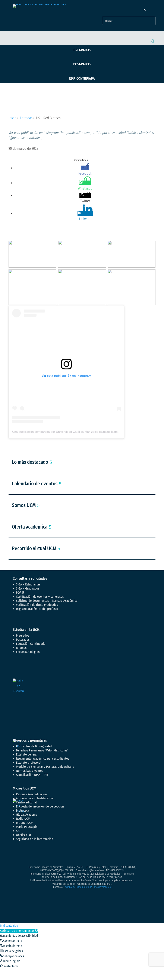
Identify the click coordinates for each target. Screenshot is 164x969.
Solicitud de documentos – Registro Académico (47, 601)
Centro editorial (26, 802)
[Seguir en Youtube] (41, 854)
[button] (19, 931)
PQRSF (20, 592)
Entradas (26, 118)
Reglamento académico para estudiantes (42, 758)
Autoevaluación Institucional (35, 798)
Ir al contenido (9, 926)
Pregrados (82, 50)
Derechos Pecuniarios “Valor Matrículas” (42, 750)
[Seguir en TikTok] (59, 854)
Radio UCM (23, 819)
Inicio (12, 118)
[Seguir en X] (24, 854)
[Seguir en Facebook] (16, 854)
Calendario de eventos (34, 484)
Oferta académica (29, 527)
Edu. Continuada (82, 78)
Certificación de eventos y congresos (40, 597)
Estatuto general (26, 754)
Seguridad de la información (34, 839)
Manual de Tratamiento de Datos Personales (88, 887)
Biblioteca (22, 810)
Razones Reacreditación (31, 794)
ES (144, 10)
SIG (18, 831)
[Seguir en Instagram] (33, 854)
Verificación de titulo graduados (37, 605)
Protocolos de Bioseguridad (34, 746)
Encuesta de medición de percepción (40, 806)
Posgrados (82, 64)
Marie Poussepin (27, 827)
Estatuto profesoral (28, 763)
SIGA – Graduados (27, 588)
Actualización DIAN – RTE (32, 775)
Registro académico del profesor (37, 609)
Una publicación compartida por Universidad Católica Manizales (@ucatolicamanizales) (71, 431)
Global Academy (26, 814)
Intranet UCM (24, 823)
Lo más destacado (30, 462)
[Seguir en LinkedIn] (50, 854)
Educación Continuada (30, 644)
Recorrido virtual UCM (34, 548)
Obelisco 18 (23, 835)
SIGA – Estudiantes (28, 584)
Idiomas (21, 648)
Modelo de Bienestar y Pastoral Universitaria (45, 767)
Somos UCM (24, 505)
